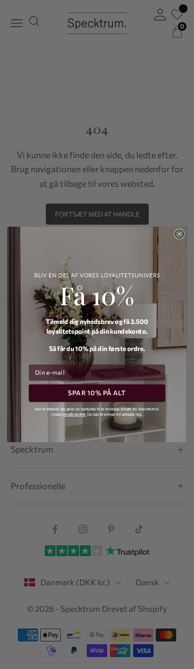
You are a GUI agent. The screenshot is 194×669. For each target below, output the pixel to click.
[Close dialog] (179, 234)
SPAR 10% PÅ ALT (97, 393)
